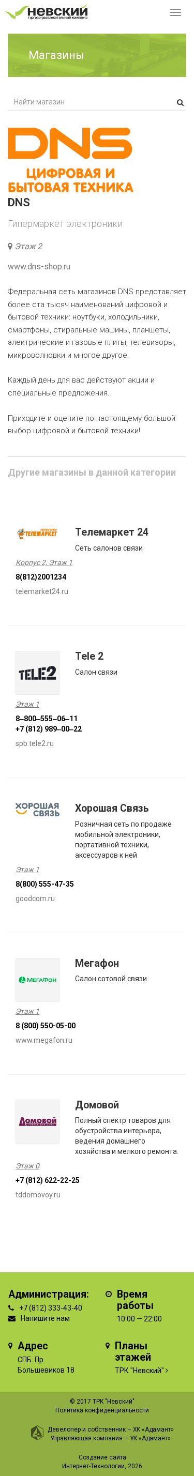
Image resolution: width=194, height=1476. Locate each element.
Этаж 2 (28, 246)
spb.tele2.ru (35, 743)
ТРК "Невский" (139, 1370)
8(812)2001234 (41, 577)
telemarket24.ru (42, 591)
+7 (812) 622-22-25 (48, 1180)
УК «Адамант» (150, 1438)
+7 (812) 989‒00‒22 (49, 729)
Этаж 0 (27, 1166)
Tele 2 (89, 656)
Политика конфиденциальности (102, 1410)
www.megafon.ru (44, 1040)
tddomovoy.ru (38, 1195)
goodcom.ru (35, 898)
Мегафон (97, 963)
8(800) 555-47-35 (45, 884)
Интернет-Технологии (93, 1466)
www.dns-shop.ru (39, 266)
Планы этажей (133, 1351)
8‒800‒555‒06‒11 (47, 718)
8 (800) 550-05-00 (46, 1026)
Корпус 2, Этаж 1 (44, 562)
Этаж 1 (27, 704)
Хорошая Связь (112, 808)
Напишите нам (45, 1318)
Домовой (97, 1105)
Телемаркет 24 (111, 532)
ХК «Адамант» (153, 1429)
